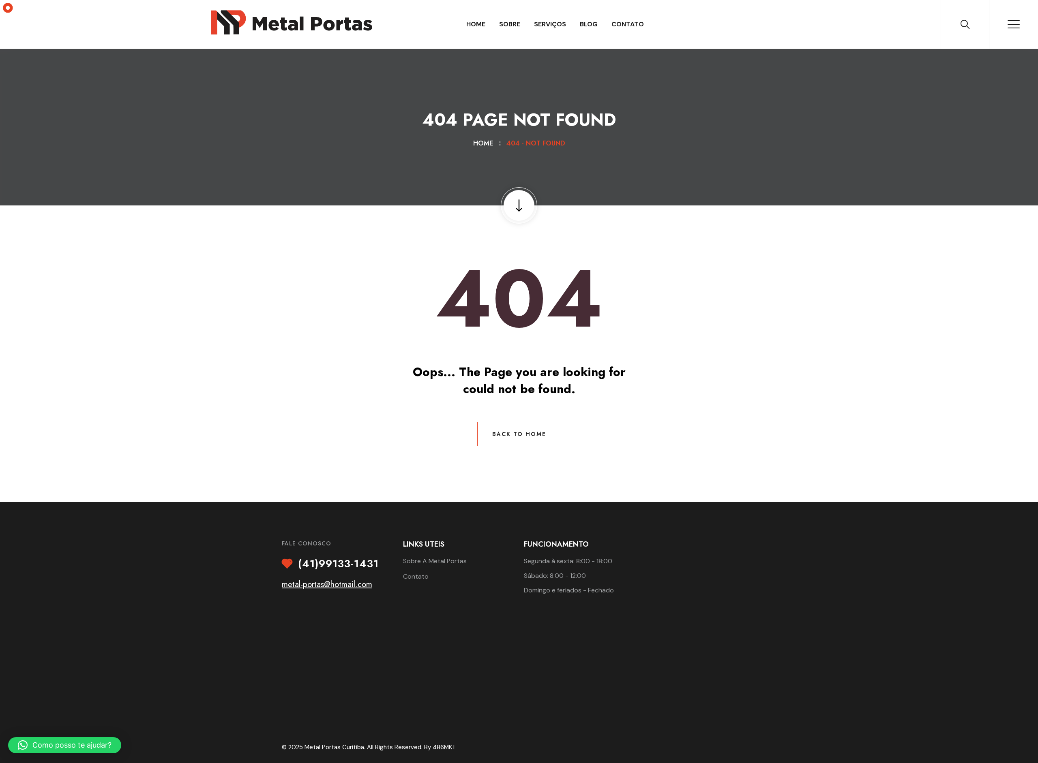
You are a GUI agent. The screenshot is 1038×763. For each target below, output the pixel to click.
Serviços (550, 24)
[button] (64, 745)
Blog (589, 24)
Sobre (509, 24)
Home (475, 24)
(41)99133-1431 (338, 564)
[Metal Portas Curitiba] (291, 22)
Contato (627, 24)
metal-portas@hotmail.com (327, 584)
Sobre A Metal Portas (435, 561)
